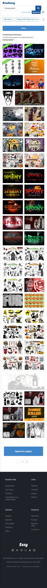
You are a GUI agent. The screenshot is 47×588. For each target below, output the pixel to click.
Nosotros (35, 516)
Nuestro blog (34, 524)
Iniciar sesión (26, 12)
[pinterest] (21, 550)
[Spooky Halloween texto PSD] (13, 176)
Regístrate (36, 12)
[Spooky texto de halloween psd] (34, 51)
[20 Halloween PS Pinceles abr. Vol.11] (34, 332)
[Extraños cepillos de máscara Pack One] (13, 66)
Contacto (35, 529)
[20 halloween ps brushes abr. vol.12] (34, 347)
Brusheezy (9, 486)
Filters (23, 28)
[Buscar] (38, 8)
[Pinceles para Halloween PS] (14, 430)
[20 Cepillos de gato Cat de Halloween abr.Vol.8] (34, 316)
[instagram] (26, 550)
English (8, 516)
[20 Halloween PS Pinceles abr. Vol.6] (13, 332)
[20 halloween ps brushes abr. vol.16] (13, 347)
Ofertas (34, 486)
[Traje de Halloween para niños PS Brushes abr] (13, 414)
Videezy (8, 493)
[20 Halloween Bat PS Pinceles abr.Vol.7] (13, 316)
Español (8, 520)
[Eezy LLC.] (23, 545)
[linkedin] (34, 550)
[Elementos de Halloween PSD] (13, 129)
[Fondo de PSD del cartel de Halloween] (34, 66)
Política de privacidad (30, 566)
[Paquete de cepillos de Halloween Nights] (13, 82)
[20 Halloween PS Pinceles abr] (13, 254)
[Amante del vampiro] (34, 114)
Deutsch (9, 527)
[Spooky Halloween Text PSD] (34, 191)
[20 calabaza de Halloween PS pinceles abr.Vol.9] (34, 300)
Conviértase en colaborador (11, 498)
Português (9, 523)
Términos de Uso (13, 566)
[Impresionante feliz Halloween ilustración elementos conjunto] (34, 82)
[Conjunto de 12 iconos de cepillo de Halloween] (13, 51)
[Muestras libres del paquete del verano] (35, 430)
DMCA (34, 497)
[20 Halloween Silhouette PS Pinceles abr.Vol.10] (13, 398)
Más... (8, 531)
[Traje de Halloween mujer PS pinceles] (34, 223)
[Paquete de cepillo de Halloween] (8, 98)
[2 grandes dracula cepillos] (34, 285)
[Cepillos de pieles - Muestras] (13, 300)
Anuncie (34, 489)
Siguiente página (23, 451)
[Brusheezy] (9, 3)
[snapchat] (30, 550)
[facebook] (13, 550)
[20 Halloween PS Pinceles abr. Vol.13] (13, 363)
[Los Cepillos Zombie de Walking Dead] (23, 380)
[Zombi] (29, 98)
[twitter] (17, 550)
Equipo (34, 520)
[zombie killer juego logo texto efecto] (34, 414)
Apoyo (34, 493)
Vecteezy (9, 489)
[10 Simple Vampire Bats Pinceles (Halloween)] (13, 114)
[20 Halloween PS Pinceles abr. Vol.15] (34, 363)
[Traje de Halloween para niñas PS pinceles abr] (34, 398)
